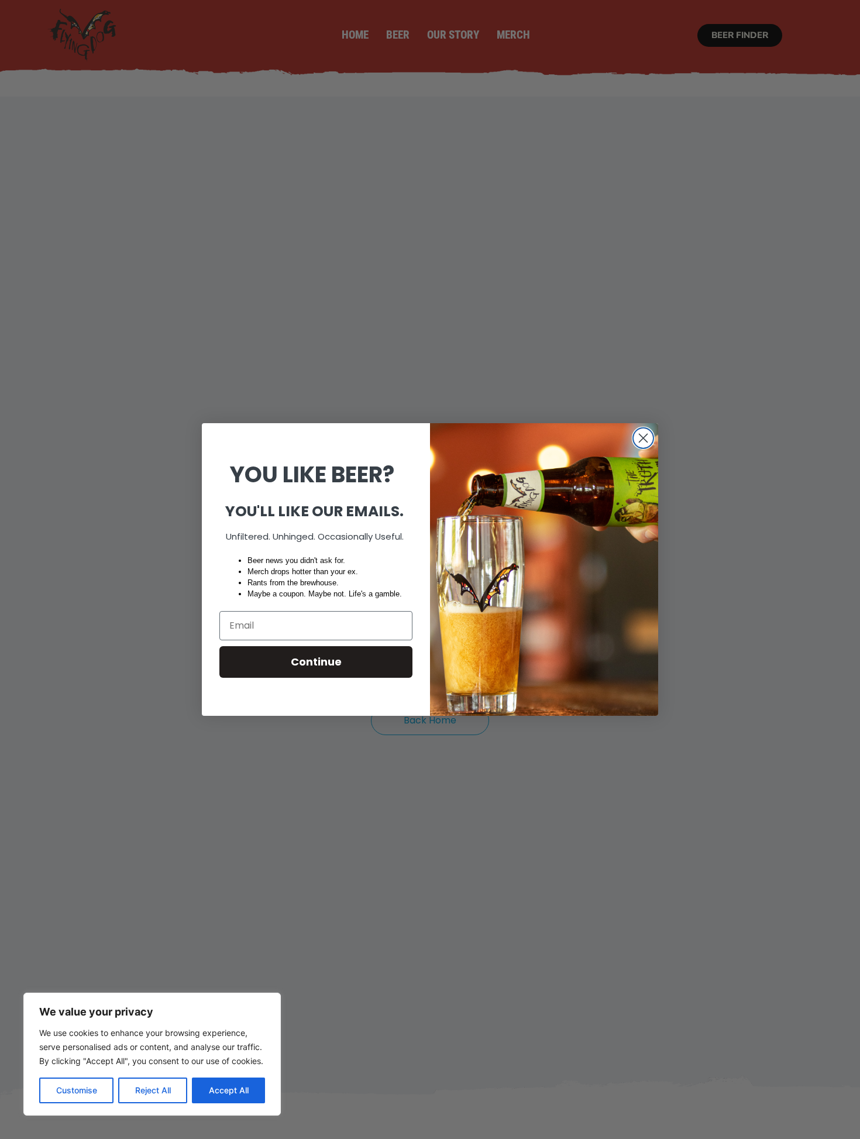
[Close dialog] (643, 438)
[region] (152, 1054)
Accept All (229, 1090)
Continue (316, 661)
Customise (76, 1090)
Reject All (153, 1090)
